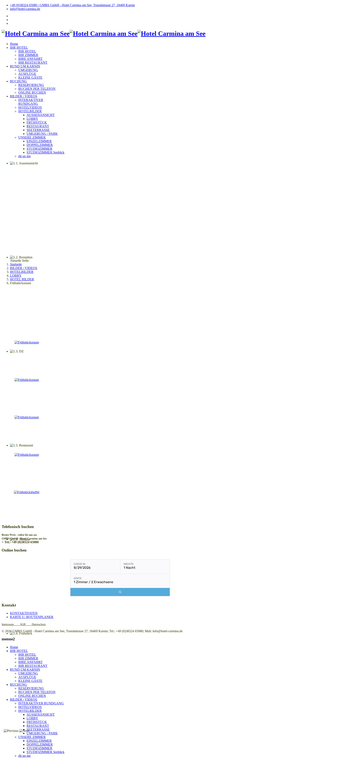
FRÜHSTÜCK (37, 122)
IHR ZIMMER (28, 55)
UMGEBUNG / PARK (42, 133)
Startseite (16, 264)
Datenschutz (39, 624)
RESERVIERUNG (31, 85)
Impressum (11, 624)
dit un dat (24, 156)
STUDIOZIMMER (39, 148)
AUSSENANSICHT (41, 115)
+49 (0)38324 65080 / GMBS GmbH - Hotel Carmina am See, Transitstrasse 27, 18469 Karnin (72, 5)
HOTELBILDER (30, 111)
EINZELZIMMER (39, 141)
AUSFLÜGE (27, 74)
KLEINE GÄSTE (30, 77)
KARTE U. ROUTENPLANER (31, 617)
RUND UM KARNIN (25, 66)
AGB (23, 624)
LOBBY (32, 118)
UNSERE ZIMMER (32, 137)
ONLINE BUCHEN (32, 92)
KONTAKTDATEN (24, 613)
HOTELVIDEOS (30, 107)
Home (14, 44)
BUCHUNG (18, 81)
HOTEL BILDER (22, 279)
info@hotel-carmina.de (25, 9)
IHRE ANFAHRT (30, 59)
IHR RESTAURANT (32, 62)
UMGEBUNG (28, 70)
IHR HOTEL (19, 47)
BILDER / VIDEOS (23, 96)
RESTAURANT (38, 126)
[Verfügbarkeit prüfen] (120, 592)
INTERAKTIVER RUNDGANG (30, 101)
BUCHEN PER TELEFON (36, 88)
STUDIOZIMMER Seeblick (45, 152)
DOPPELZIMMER (40, 145)
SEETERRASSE (38, 130)
